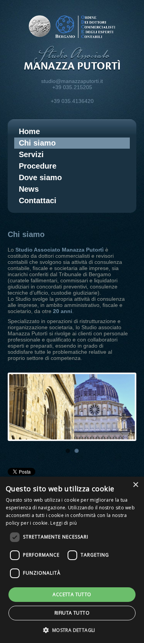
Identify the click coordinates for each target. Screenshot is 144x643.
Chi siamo (37, 143)
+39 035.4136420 (72, 101)
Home (29, 131)
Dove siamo (40, 177)
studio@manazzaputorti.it (72, 81)
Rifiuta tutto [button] (72, 613)
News (29, 189)
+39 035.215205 (72, 87)
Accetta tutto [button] (72, 594)
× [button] (135, 485)
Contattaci (37, 200)
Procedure (37, 166)
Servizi (31, 154)
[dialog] (72, 560)
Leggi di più (63, 523)
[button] (72, 629)
